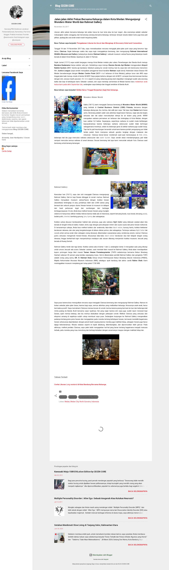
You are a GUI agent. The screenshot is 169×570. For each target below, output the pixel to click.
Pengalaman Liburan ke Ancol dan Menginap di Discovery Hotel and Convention (109, 43)
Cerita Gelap (7, 151)
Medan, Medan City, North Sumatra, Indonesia (82, 402)
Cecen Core (16, 24)
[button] (146, 19)
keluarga (63, 397)
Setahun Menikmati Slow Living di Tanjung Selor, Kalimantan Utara (86, 525)
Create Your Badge (7, 102)
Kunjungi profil (16, 44)
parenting (72, 397)
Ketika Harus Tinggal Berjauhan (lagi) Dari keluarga (97, 90)
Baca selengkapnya (137, 491)
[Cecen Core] (9, 100)
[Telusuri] (150, 6)
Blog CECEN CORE (64, 5)
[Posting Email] (60, 392)
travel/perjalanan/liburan (88, 397)
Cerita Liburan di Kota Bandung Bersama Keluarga (80, 384)
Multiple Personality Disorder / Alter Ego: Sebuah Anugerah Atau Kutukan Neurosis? (94, 498)
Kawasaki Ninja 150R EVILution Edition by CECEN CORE (80, 471)
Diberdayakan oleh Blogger (102, 555)
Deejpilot (106, 559)
